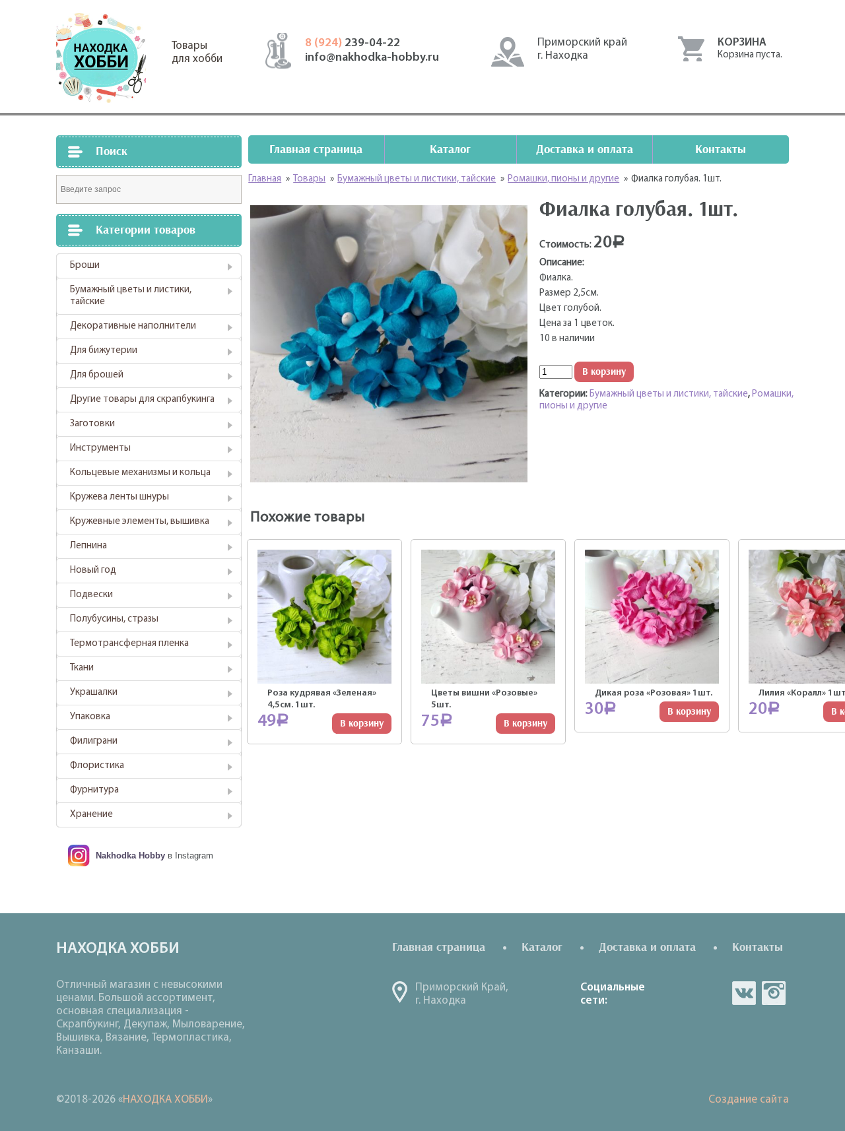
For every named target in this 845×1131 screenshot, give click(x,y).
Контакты (720, 149)
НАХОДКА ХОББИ (165, 1099)
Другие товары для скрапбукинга (142, 399)
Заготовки (92, 424)
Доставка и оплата (584, 149)
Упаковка (90, 717)
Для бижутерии (103, 351)
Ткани (82, 668)
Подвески (91, 595)
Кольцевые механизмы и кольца (140, 473)
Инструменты (100, 448)
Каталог (450, 149)
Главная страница (315, 149)
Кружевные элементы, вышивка (139, 522)
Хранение (91, 815)
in (774, 993)
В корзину (604, 372)
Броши (85, 266)
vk (744, 993)
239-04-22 (352, 43)
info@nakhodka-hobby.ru (372, 58)
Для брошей (96, 375)
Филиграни (94, 741)
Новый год (93, 570)
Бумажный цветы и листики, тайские (130, 296)
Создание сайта (748, 1099)
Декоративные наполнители (133, 326)
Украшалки (94, 692)
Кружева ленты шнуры (119, 497)
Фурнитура (94, 790)
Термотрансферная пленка (129, 644)
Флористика (97, 766)
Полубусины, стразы (114, 619)
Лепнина (88, 546)
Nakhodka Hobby (130, 855)
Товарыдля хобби (197, 52)
